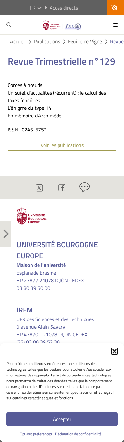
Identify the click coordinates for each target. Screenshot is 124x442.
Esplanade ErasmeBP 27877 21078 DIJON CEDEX (50, 276)
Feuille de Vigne (85, 41)
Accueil (18, 41)
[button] (114, 351)
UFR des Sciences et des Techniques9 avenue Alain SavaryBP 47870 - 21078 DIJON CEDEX (55, 326)
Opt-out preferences (36, 434)
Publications (47, 41)
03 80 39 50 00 (33, 288)
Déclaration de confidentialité (78, 434)
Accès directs (64, 7)
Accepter (62, 419)
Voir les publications (62, 145)
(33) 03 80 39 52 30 (38, 342)
